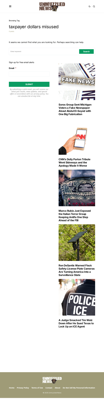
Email (12, 68)
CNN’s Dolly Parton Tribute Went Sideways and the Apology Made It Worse (74, 162)
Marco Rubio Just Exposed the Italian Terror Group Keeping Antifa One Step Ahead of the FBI (75, 215)
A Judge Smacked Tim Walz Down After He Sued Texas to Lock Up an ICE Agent (76, 323)
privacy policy (39, 94)
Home (11, 388)
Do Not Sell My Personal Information (79, 388)
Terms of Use (37, 388)
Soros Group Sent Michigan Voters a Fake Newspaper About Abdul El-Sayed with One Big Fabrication (75, 109)
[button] (10, 6)
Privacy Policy (23, 388)
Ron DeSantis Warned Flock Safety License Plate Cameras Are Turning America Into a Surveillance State (77, 270)
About (57, 388)
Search (86, 51)
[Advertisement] (75, 350)
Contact (48, 388)
